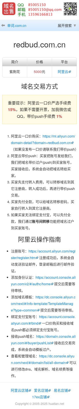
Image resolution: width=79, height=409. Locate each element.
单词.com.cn (16, 25)
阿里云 (63, 71)
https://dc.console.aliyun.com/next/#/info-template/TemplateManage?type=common (43, 303)
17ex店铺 (39, 396)
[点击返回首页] (8, 8)
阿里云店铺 (19, 390)
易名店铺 (61, 390)
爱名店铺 (41, 390)
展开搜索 (65, 25)
